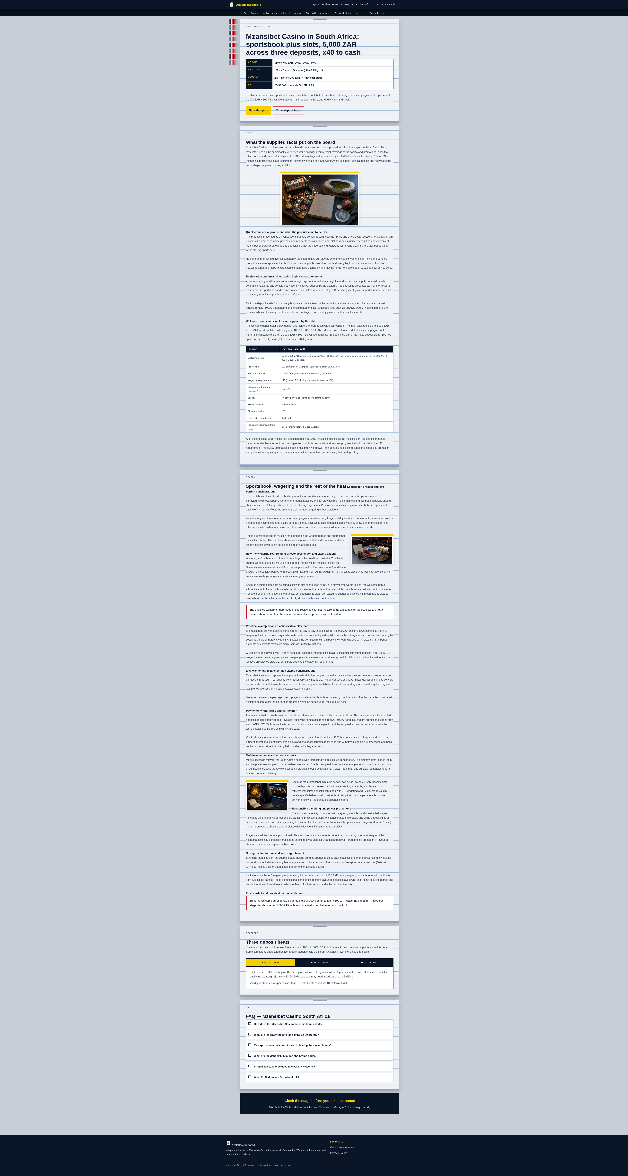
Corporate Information (364, 4)
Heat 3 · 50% (368, 962)
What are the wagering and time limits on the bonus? (286, 1034)
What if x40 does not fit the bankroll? (276, 1077)
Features (337, 4)
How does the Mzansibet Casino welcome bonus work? (288, 1024)
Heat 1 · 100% (270, 962)
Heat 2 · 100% (319, 962)
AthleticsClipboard (243, 1145)
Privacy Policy (390, 4)
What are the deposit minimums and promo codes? (285, 1056)
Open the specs (258, 110)
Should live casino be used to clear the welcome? (284, 1066)
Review (326, 4)
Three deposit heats (288, 110)
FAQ (347, 4)
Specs (316, 4)
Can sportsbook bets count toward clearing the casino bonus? (293, 1045)
